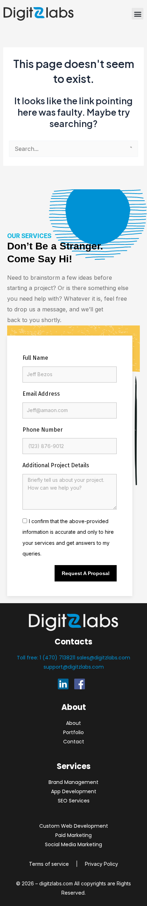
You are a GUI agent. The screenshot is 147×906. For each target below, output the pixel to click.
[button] (137, 14)
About (73, 723)
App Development (73, 791)
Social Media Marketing (73, 844)
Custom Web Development (73, 825)
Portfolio (73, 732)
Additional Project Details (55, 465)
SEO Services (74, 800)
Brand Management (73, 782)
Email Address (41, 393)
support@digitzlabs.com (74, 666)
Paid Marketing (73, 835)
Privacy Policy (101, 864)
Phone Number (42, 429)
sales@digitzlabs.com (103, 657)
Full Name (35, 357)
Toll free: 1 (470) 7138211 (47, 657)
